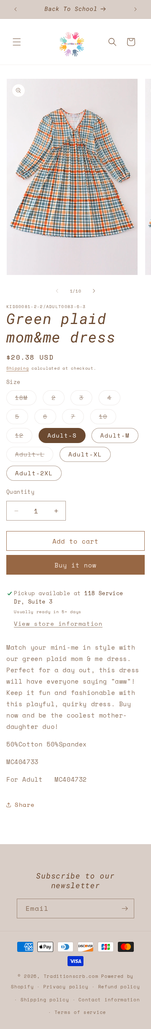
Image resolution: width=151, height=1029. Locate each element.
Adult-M (115, 435)
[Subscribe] (124, 908)
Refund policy (119, 986)
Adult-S (62, 435)
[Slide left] (57, 291)
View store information (58, 623)
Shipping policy (45, 999)
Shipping (17, 368)
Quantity (20, 492)
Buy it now (75, 565)
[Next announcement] (135, 9)
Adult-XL (85, 454)
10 (107, 418)
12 (23, 436)
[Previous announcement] (15, 9)
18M (25, 399)
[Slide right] (94, 291)
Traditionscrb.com (71, 976)
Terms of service (80, 1012)
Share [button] (25, 804)
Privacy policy (66, 986)
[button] (17, 42)
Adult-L (34, 455)
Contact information (109, 999)
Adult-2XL (34, 473)
